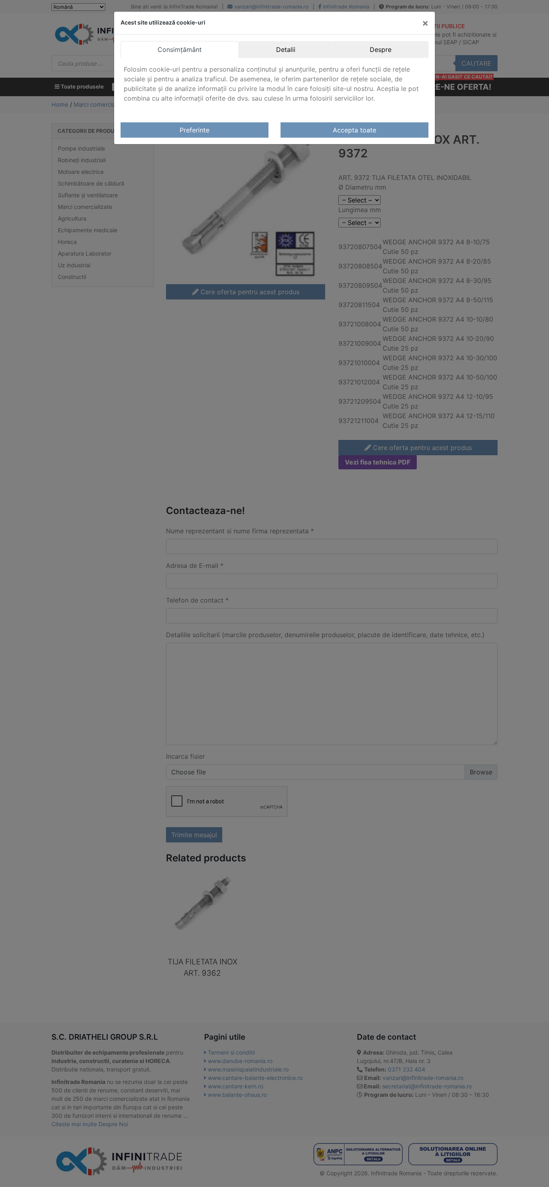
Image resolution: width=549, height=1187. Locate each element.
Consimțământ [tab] (180, 49)
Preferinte (194, 130)
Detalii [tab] (285, 49)
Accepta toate (354, 130)
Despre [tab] (380, 49)
